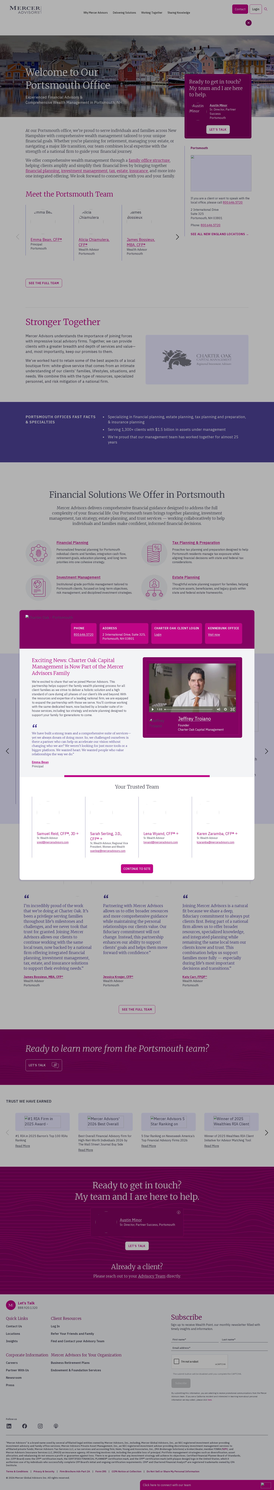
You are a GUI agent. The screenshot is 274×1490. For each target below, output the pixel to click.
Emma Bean (40, 762)
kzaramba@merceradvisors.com (215, 842)
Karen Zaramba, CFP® (215, 833)
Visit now (214, 634)
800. (84, 634)
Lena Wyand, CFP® (159, 833)
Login (157, 634)
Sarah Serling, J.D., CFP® (106, 836)
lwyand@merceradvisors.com (161, 842)
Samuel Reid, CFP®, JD (56, 833)
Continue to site (137, 869)
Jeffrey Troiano (194, 718)
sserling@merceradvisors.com (107, 851)
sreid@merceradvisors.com (53, 842)
